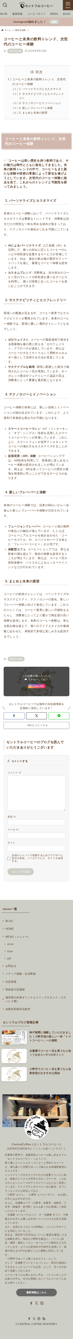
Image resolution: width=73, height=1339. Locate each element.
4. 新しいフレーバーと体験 (36, 108)
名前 (12, 816)
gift (9, 958)
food (10, 951)
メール (13, 829)
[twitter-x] (36, 1303)
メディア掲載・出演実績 (20, 973)
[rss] (44, 1319)
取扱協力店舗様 (15, 989)
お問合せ (11, 966)
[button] (14, 715)
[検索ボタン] (5, 5)
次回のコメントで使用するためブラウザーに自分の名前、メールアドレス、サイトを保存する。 (37, 858)
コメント (14, 772)
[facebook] (31, 1303)
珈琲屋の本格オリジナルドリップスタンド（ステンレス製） (35, 999)
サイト (11, 842)
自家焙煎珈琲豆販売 (17, 1009)
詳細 (54, 21)
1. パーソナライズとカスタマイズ (40, 89)
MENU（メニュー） (17, 936)
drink (10, 944)
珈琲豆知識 (15, 51)
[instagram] (42, 1303)
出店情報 (11, 981)
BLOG (9, 921)
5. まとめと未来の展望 (33, 112)
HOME (9, 928)
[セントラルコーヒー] (36, 5)
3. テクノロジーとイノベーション (40, 103)
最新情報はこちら (36, 1292)
